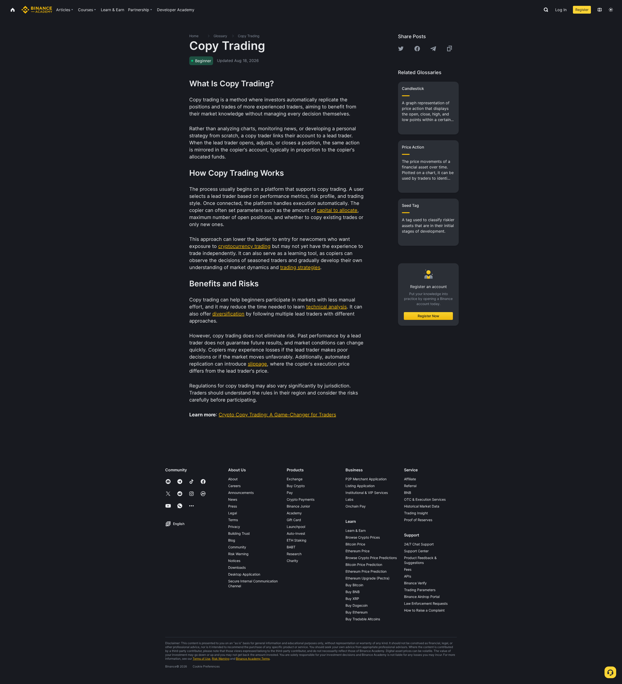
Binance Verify (415, 583)
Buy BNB (353, 592)
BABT (291, 547)
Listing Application (360, 486)
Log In (561, 9)
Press (232, 506)
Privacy (234, 527)
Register (581, 10)
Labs (349, 499)
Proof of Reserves (418, 520)
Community (237, 547)
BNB (407, 493)
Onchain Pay (356, 506)
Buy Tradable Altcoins (363, 619)
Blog (231, 540)
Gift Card (294, 520)
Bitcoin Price (355, 544)
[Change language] (599, 9)
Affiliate (410, 479)
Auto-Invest (296, 533)
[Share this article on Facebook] (417, 49)
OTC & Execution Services (425, 499)
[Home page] (36, 10)
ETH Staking (296, 540)
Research (294, 554)
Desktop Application (244, 574)
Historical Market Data (421, 506)
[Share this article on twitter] (401, 49)
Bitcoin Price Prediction (364, 564)
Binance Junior (298, 506)
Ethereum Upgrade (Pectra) (367, 578)
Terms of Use (201, 658)
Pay (290, 493)
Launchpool (296, 527)
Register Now (428, 316)
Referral (410, 486)
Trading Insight (416, 513)
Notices (234, 561)
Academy (294, 513)
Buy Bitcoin (354, 585)
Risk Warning (238, 554)
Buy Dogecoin (357, 605)
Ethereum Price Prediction (366, 571)
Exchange (294, 479)
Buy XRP (352, 598)
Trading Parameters (419, 590)
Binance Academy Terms (253, 658)
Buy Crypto (296, 486)
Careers (234, 486)
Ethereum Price (358, 551)
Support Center (416, 551)
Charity (292, 561)
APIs (407, 576)
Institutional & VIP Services (367, 493)
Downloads (237, 567)
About (233, 479)
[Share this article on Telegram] (433, 49)
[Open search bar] (544, 9)
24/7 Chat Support (419, 544)
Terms (233, 520)
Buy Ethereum (357, 612)
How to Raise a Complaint (424, 610)
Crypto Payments (300, 499)
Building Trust (239, 533)
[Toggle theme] (610, 10)
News (232, 499)
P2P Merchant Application (366, 479)
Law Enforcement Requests (426, 603)
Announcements (241, 493)
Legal (232, 513)
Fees (407, 569)
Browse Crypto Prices (363, 537)
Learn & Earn (356, 530)
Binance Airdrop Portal (422, 597)
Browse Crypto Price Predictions (371, 558)
